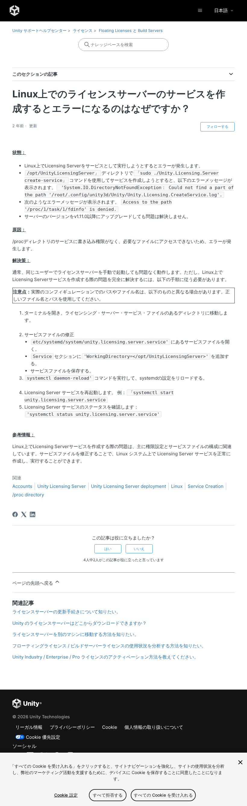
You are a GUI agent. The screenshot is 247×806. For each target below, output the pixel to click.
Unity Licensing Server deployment (128, 486)
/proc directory (28, 495)
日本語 (221, 10)
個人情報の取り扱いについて (153, 727)
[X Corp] (24, 514)
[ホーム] (14, 10)
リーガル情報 (28, 727)
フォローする (217, 126)
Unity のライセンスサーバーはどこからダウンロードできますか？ (79, 623)
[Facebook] (15, 514)
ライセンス (82, 30)
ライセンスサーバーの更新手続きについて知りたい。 (66, 612)
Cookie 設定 (66, 795)
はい (107, 548)
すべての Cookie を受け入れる (163, 795)
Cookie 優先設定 (43, 737)
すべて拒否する (108, 795)
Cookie (109, 727)
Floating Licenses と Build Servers (131, 30)
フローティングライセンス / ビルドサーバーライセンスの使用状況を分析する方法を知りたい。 (109, 646)
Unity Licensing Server (61, 486)
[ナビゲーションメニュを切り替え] (200, 10)
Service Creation (206, 486)
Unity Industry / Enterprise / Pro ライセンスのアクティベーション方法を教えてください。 (105, 657)
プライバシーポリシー (72, 727)
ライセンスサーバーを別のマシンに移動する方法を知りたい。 (75, 634)
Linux (177, 486)
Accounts (22, 486)
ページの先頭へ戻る (33, 583)
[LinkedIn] (32, 514)
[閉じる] (240, 762)
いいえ (139, 548)
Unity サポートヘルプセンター (39, 30)
